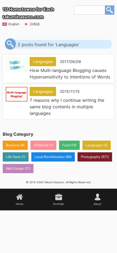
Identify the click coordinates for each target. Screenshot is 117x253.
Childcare (41, 145)
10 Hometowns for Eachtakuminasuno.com (28, 13)
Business (13, 145)
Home (19, 203)
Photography (90, 157)
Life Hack (13, 157)
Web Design (15, 168)
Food (66, 145)
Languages (94, 145)
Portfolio (58, 203)
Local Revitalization (50, 157)
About (97, 203)
